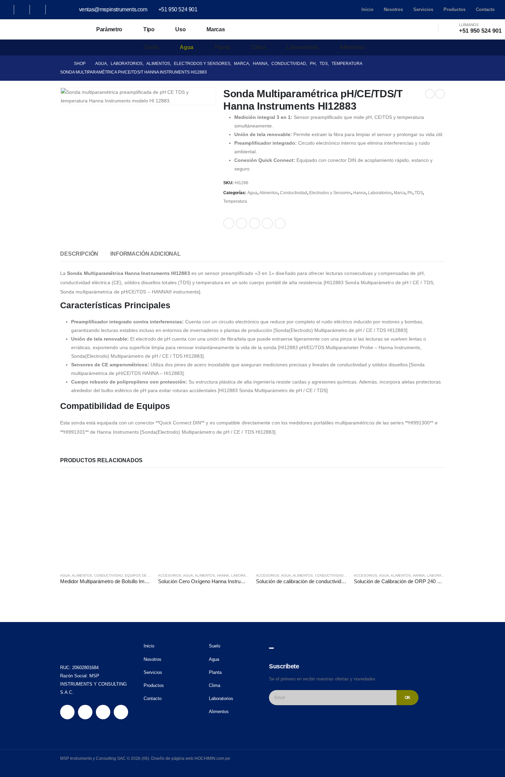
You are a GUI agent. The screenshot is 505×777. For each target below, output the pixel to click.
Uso (180, 29)
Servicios (423, 9)
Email (279, 223)
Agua (186, 47)
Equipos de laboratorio (149, 575)
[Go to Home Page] (62, 63)
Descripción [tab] (79, 254)
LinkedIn (254, 223)
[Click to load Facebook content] (271, 648)
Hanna (359, 192)
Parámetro (109, 29)
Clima (258, 47)
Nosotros (393, 9)
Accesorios (169, 575)
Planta (222, 47)
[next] (440, 94)
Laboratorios (302, 47)
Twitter (241, 223)
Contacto (485, 9)
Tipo (149, 29)
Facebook (228, 223)
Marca (399, 192)
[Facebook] (11, 9)
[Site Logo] (34, 30)
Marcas (215, 29)
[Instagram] (42, 9)
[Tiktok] (58, 9)
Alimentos (352, 47)
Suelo (151, 47)
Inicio (367, 9)
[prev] (430, 94)
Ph (410, 192)
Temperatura (235, 201)
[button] (422, 28)
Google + (267, 223)
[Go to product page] (105, 521)
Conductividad (293, 192)
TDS (419, 192)
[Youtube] (26, 9)
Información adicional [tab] (145, 254)
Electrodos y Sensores (330, 192)
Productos (454, 9)
